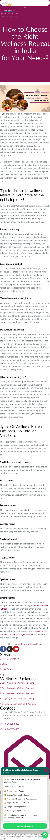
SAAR (3, 839)
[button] (11, 16)
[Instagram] (9, 649)
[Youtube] (16, 649)
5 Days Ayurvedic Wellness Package (17, 688)
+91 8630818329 (11, 724)
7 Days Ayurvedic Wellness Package (17, 693)
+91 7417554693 (11, 729)
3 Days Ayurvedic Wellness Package (17, 683)
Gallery (3, 664)
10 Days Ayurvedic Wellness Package (17, 698)
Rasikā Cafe (5, 669)
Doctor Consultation (9, 659)
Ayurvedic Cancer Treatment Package (18, 704)
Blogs (3, 674)
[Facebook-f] (3, 649)
